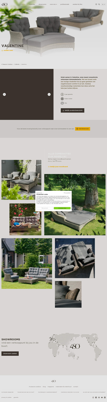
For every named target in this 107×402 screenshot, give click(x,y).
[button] (40, 193)
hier (62, 203)
